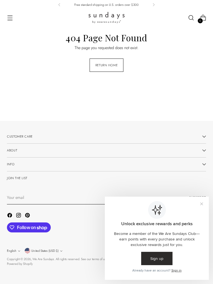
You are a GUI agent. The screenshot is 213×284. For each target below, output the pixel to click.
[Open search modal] (191, 18)
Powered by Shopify (20, 264)
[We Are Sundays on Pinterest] (28, 216)
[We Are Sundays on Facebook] (10, 216)
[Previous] (59, 4)
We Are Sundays (43, 259)
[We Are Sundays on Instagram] (19, 216)
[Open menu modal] (10, 18)
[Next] (154, 4)
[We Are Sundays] (106, 17)
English (11, 250)
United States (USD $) (45, 250)
